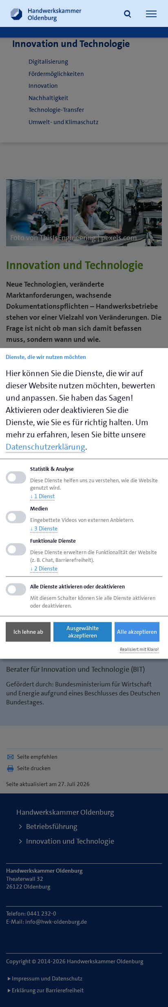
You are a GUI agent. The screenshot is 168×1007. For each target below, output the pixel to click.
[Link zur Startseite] (46, 13)
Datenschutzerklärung (45, 446)
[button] (127, 15)
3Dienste (43, 528)
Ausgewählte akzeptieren (82, 631)
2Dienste (43, 568)
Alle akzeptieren (137, 631)
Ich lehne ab (28, 631)
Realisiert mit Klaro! (139, 649)
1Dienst (42, 496)
